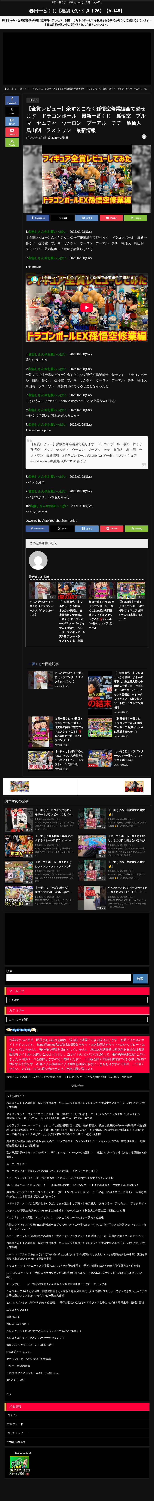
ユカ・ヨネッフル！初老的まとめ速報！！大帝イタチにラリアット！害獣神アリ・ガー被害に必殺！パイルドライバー (76, 1236)
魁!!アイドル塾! (15, 1380)
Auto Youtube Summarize (59, 520)
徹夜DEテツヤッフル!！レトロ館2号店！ (30, 1344)
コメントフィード (17, 1433)
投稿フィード (15, 1424)
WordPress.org (16, 1441)
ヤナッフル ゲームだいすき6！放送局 (28, 1359)
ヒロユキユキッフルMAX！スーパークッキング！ (35, 1337)
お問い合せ (77, 1085)
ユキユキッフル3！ (17, 1309)
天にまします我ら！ (18, 1323)
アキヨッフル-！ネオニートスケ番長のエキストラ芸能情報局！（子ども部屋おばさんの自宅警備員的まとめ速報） (73, 1265)
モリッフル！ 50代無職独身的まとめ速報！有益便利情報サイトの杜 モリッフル (56, 1284)
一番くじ (33, 100)
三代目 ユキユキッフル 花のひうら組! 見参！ (33, 1373)
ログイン (12, 1415)
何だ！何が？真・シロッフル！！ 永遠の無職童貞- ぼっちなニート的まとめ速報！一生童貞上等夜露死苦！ (72, 1185)
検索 (9, 971)
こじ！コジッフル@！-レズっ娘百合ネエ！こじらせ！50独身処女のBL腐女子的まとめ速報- (60, 1178)
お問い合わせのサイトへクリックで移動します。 (35, 1077)
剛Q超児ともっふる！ (19, 1351)
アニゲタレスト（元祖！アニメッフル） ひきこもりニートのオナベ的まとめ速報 (55, 1217)
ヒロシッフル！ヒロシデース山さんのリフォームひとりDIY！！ (44, 1330)
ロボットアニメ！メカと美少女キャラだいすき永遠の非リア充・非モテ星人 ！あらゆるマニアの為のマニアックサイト (76, 1203)
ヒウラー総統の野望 (18, 1366)
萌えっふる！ (14, 1316)
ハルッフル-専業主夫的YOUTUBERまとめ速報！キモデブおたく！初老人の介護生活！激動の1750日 (65, 1210)
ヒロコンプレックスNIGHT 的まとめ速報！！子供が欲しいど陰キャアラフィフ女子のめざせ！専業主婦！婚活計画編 (75, 1302)
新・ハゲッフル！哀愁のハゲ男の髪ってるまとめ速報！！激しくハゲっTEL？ (52, 1171)
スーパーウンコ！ (16, 1164)
